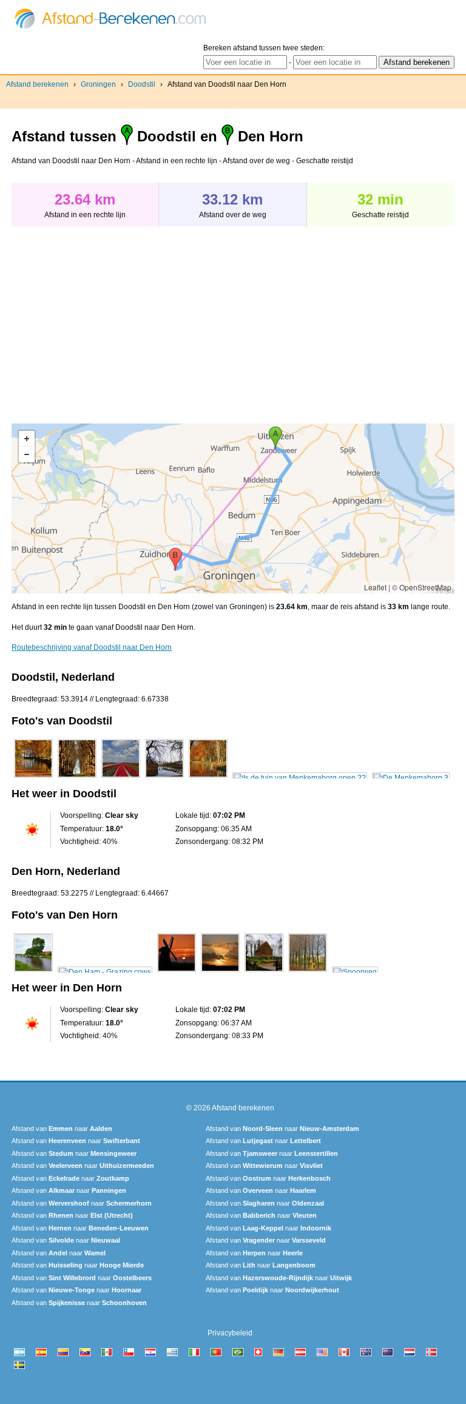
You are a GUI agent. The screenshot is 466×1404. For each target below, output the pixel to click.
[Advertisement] (113, 318)
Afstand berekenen (37, 84)
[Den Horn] (33, 972)
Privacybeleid (230, 1333)
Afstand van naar (62, 1128)
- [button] (27, 454)
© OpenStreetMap (421, 587)
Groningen (98, 84)
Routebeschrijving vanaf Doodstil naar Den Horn (92, 647)
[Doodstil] (33, 778)
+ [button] (27, 439)
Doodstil (141, 84)
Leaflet (375, 587)
